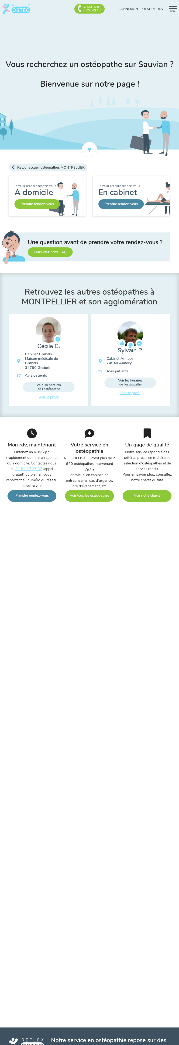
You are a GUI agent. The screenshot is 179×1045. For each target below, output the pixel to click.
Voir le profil (49, 397)
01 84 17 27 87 (28, 468)
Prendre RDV (152, 9)
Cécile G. (48, 346)
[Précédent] (5, 362)
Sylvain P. (130, 350)
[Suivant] (173, 362)
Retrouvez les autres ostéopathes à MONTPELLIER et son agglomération (89, 296)
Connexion (128, 9)
